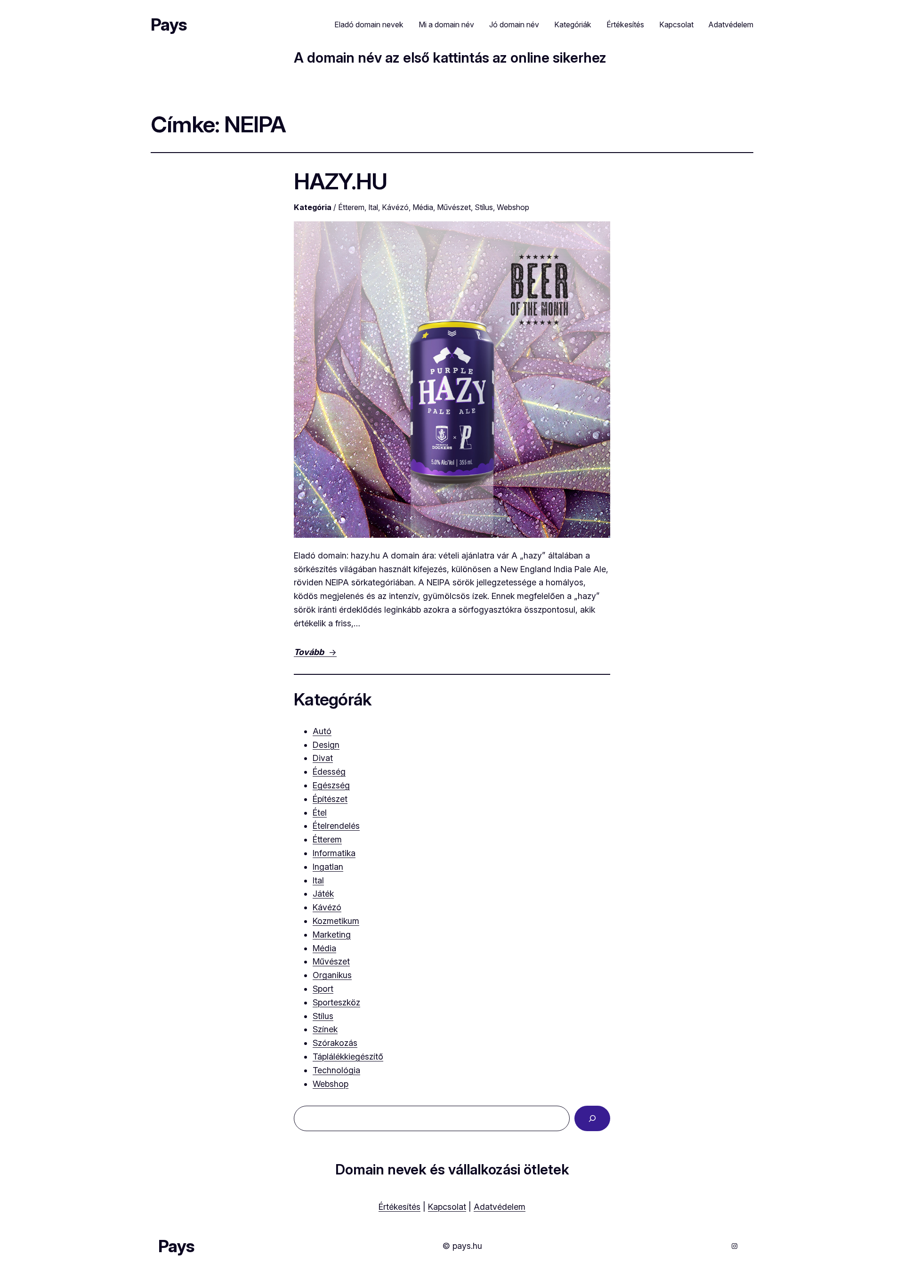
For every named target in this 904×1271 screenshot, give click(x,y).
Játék (323, 894)
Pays (168, 24)
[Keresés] (592, 1118)
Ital (373, 207)
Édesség (329, 772)
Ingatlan (328, 867)
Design (326, 745)
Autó (322, 731)
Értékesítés (399, 1207)
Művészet (454, 207)
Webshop (513, 207)
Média (422, 207)
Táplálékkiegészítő (348, 1056)
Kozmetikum (336, 921)
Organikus (332, 975)
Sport (323, 989)
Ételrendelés (336, 826)
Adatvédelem (499, 1207)
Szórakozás (335, 1043)
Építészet (330, 799)
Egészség (331, 785)
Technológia (336, 1070)
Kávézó (395, 207)
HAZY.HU (340, 181)
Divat (323, 758)
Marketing (332, 934)
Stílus (484, 207)
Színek (325, 1029)
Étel (320, 813)
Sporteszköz (336, 1002)
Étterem (351, 207)
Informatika (334, 853)
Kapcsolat (447, 1207)
